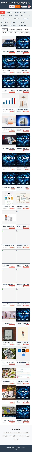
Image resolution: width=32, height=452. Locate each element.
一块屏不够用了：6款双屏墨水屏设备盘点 (11, 148)
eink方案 (25, 12)
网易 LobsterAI (13, 25)
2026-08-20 (4, 111)
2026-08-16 (4, 169)
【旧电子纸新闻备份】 (6, 19)
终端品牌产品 (18, 12)
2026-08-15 (19, 247)
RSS (18, 6)
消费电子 (17, 15)
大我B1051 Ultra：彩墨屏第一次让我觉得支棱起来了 (13, 362)
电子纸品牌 (10, 15)
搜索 (29, 6)
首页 (2, 12)
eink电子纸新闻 (9, 12)
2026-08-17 (19, 130)
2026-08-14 (19, 363)
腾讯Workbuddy (4, 22)
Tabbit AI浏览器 (4, 25)
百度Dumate (13, 22)
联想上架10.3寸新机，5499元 (23, 284)
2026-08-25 (4, 52)
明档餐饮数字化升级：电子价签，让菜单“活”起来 (12, 381)
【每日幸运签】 (25, 19)
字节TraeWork (22, 22)
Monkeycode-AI (22, 25)
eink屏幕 (3, 15)
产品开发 (28, 15)
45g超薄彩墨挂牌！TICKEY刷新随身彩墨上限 (12, 265)
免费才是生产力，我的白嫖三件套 (23, 323)
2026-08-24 (19, 52)
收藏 (13, 6)
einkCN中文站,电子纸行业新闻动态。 (16, 3)
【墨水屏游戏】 (16, 19)
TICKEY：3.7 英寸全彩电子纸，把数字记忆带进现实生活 (14, 420)
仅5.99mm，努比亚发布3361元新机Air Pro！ (12, 187)
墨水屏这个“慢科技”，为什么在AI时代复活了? (12, 342)
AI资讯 (22, 15)
